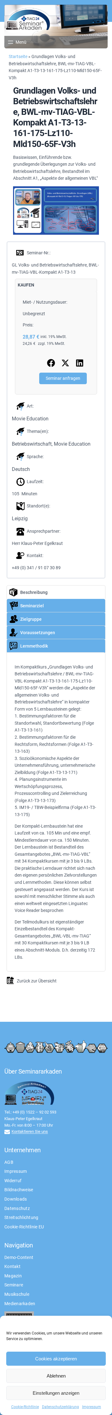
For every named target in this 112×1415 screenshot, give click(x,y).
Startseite (18, 56)
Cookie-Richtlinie (25, 1407)
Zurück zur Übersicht (37, 980)
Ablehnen (56, 1375)
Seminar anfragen (63, 378)
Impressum (91, 1407)
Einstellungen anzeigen (56, 1393)
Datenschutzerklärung (60, 1407)
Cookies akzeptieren (56, 1358)
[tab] (26, 285)
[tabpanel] (56, 343)
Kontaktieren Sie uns (30, 1131)
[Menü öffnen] (16, 42)
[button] (51, 363)
